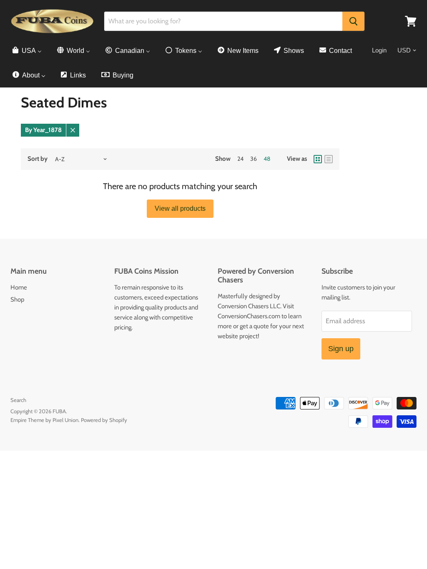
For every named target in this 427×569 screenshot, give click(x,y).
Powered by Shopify (104, 420)
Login (379, 50)
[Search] (353, 21)
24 (240, 158)
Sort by (38, 158)
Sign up (341, 348)
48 (267, 158)
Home (18, 287)
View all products (180, 208)
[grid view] (318, 159)
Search (18, 400)
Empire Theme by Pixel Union (44, 420)
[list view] (328, 159)
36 (253, 158)
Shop (17, 299)
